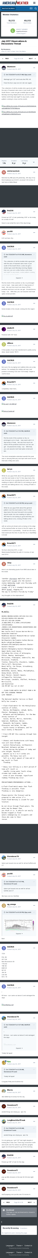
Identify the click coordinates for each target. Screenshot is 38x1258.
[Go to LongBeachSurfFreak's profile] (4, 1121)
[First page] (2, 58)
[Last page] (35, 58)
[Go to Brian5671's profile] (4, 383)
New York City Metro (19, 51)
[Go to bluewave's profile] (4, 68)
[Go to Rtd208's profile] (4, 212)
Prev (7, 58)
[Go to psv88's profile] (4, 233)
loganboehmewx (21, 31)
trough (14, 581)
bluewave (6, 49)
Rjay (26, 74)
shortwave (13, 578)
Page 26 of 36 (19, 58)
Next (31, 58)
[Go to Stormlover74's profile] (4, 858)
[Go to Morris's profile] (4, 1091)
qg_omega (11, 904)
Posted (14, 69)
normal (9, 589)
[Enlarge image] (7, 316)
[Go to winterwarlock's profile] (4, 172)
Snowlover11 (8, 1130)
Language (9, 1245)
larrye (26, 503)
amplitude (11, 585)
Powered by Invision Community (19, 1248)
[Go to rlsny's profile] (4, 564)
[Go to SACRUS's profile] (4, 248)
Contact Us (28, 1245)
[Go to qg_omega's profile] (4, 906)
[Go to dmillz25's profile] (4, 329)
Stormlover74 (8, 884)
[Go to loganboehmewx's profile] (12, 30)
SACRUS (27, 431)
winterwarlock (13, 171)
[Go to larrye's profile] (4, 470)
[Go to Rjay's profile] (4, 1063)
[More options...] (34, 68)
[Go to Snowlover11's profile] (4, 1106)
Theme (19, 1245)
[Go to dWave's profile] (4, 344)
